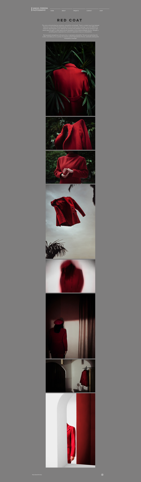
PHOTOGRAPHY (39, 10)
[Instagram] (102, 475)
